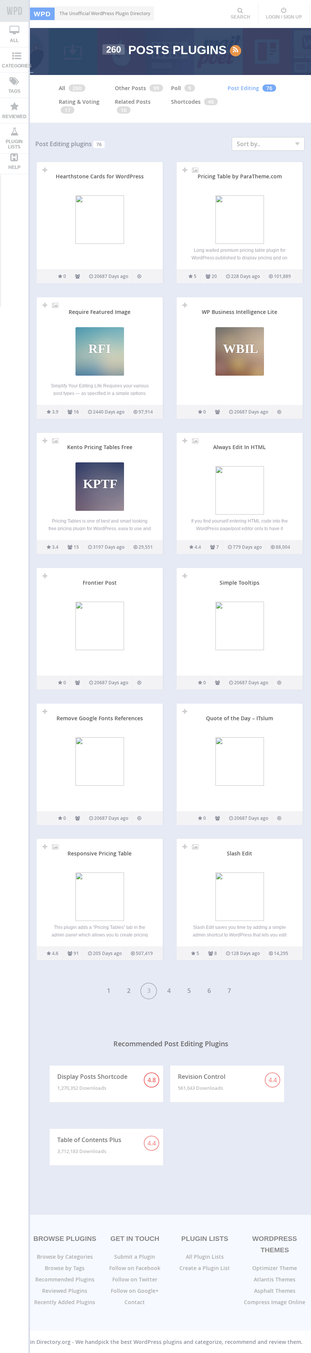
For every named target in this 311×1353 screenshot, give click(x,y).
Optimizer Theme (274, 1268)
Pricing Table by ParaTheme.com (240, 176)
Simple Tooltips (239, 582)
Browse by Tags (65, 1268)
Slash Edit (239, 853)
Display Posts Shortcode (106, 1081)
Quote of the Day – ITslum (239, 718)
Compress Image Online (274, 1302)
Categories (16, 66)
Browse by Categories (65, 1256)
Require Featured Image (99, 311)
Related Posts (133, 101)
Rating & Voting (79, 101)
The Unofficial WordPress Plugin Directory (92, 13)
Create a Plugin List (204, 1268)
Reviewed (14, 116)
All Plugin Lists (205, 1256)
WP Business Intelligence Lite (239, 311)
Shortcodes (186, 101)
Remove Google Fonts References (100, 718)
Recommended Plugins (64, 1279)
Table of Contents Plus (106, 1145)
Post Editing (243, 88)
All (14, 40)
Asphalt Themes (274, 1290)
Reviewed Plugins (64, 1290)
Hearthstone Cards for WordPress (100, 176)
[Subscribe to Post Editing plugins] (235, 50)
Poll (176, 88)
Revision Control (227, 1081)
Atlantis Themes (274, 1279)
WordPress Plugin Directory (14, 11)
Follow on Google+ (135, 1290)
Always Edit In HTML (239, 447)
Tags (14, 91)
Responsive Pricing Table (100, 853)
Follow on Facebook (134, 1268)
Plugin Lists (14, 144)
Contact (134, 1302)
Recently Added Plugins (64, 1302)
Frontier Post (100, 582)
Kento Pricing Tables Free (99, 447)
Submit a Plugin (134, 1256)
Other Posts (130, 88)
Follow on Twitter (134, 1279)
